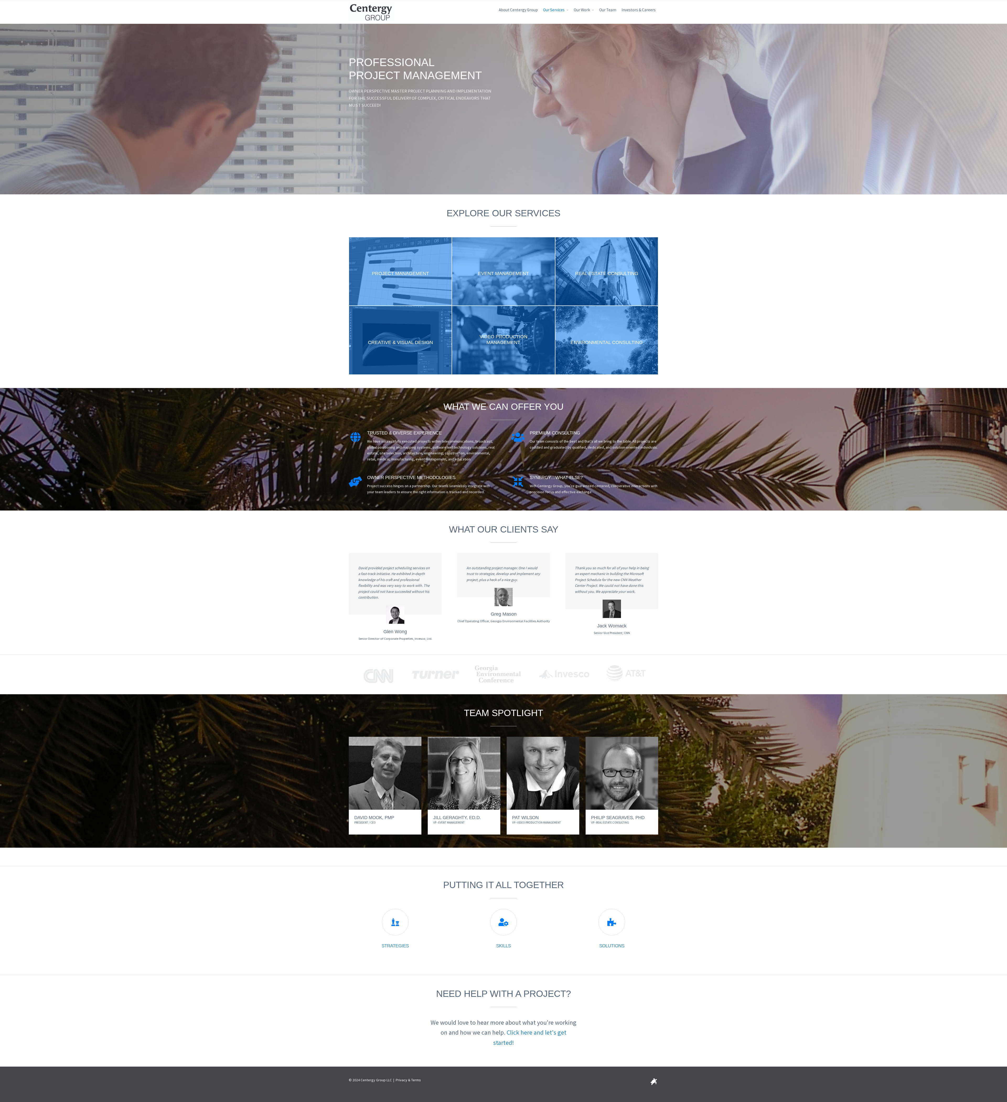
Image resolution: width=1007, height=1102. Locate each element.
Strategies (395, 945)
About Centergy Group (518, 9)
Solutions (611, 945)
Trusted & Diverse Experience (404, 433)
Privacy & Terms (408, 1080)
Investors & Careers (639, 9)
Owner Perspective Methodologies (411, 477)
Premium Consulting (555, 433)
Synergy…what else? (556, 477)
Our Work (582, 9)
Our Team (607, 9)
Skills (503, 945)
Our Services (554, 9)
